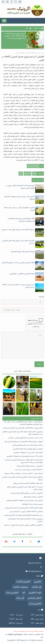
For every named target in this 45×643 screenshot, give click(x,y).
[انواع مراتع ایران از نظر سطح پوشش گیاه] (36, 382)
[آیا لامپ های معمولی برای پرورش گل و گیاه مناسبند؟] (22, 382)
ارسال (39, 364)
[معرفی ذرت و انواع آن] (9, 382)
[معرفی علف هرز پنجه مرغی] (22, 408)
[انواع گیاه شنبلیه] (36, 408)
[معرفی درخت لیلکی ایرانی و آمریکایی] (22, 395)
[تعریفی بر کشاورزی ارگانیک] (36, 395)
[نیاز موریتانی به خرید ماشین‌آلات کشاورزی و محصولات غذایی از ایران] (9, 395)
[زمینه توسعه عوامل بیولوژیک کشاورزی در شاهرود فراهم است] (9, 408)
